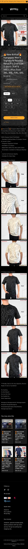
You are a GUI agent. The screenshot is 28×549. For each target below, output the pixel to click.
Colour (5, 90)
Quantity (6, 110)
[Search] (24, 16)
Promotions (7, 83)
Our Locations (7, 511)
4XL (18, 103)
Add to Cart (14, 117)
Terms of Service (8, 544)
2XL (6, 103)
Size (5, 97)
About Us (6, 510)
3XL (12, 103)
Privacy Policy (16, 544)
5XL (6, 107)
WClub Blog (7, 513)
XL (19, 100)
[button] (2, 9)
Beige (6, 93)
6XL (12, 107)
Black (13, 93)
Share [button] (7, 122)
